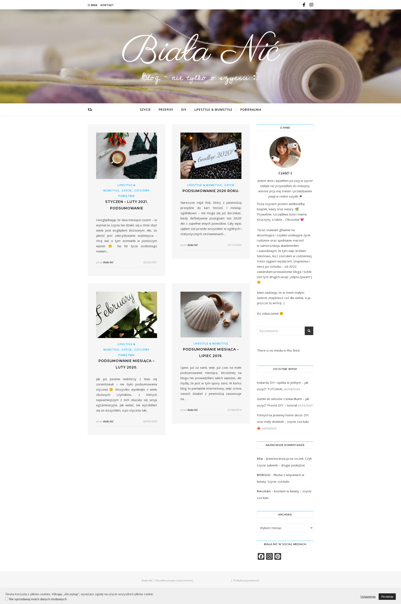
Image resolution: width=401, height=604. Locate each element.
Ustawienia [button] (368, 596)
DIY (184, 109)
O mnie (93, 5)
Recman (264, 491)
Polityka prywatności (246, 580)
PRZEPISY (166, 109)
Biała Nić (200, 52)
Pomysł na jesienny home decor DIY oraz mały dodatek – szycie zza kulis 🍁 (283, 421)
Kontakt (107, 5)
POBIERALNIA (250, 109)
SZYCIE (145, 109)
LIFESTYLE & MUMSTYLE (213, 109)
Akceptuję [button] (387, 596)
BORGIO (263, 475)
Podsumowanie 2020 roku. (211, 191)
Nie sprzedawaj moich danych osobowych (38, 599)
